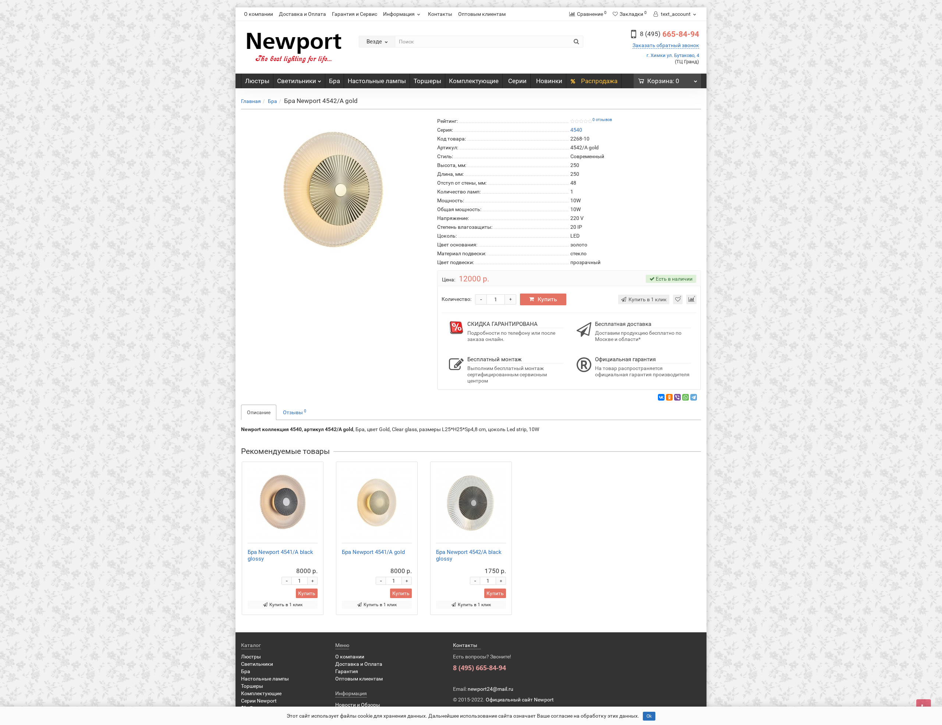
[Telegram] (693, 397)
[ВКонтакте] (661, 397)
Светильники (296, 81)
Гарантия (346, 671)
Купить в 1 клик (285, 604)
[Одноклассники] (669, 397)
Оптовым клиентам (482, 14)
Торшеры (427, 81)
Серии (517, 81)
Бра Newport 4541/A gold (373, 552)
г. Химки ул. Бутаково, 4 (673, 55)
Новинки (549, 81)
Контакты (440, 14)
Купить (547, 299)
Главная (251, 101)
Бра (334, 81)
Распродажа (598, 81)
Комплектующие (474, 81)
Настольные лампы (377, 81)
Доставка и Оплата (302, 14)
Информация (399, 14)
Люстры (257, 81)
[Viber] (677, 397)
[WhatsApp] (685, 397)
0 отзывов (602, 119)
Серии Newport (259, 701)
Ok (649, 716)
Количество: (456, 299)
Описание (258, 412)
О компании (258, 14)
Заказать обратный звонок (666, 45)
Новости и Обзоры (357, 705)
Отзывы (294, 412)
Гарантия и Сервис (354, 14)
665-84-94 (669, 34)
